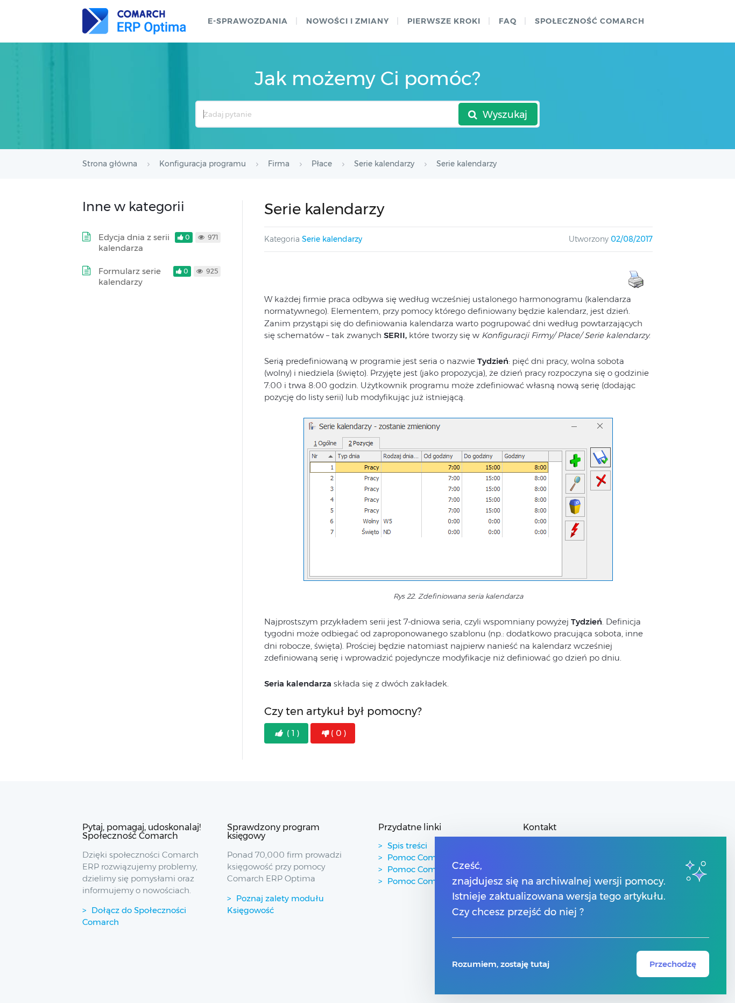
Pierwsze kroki (443, 21)
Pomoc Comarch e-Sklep (436, 869)
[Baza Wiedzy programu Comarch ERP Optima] (134, 21)
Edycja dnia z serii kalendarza (133, 242)
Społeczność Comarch (590, 21)
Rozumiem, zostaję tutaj (500, 964)
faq (508, 21)
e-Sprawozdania (248, 21)
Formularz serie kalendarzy (129, 276)
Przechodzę (672, 964)
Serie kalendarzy (332, 239)
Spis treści (407, 845)
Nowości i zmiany (347, 21)
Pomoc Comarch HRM (431, 881)
